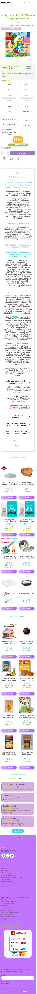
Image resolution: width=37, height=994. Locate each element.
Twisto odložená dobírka (8, 875)
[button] (7, 80)
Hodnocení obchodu (18, 775)
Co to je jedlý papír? (7, 914)
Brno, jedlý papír (6, 910)
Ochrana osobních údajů (8, 884)
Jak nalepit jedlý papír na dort (10, 912)
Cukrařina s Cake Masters (8, 916)
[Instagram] (8, 856)
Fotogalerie (4, 919)
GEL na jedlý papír (6, 873)
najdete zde (25, 409)
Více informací (17, 991)
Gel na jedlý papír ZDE (7, 908)
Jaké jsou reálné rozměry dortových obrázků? (16, 382)
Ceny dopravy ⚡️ (6, 870)
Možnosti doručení (6, 147)
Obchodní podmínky (7, 881)
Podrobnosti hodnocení (27, 25)
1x (18, 22)
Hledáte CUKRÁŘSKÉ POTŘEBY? (10, 886)
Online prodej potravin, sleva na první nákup (18, 838)
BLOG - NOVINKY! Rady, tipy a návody (12, 877)
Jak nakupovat (5, 879)
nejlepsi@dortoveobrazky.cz (9, 850)
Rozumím (25, 991)
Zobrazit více (18, 831)
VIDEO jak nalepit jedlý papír (9, 906)
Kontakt (3, 868)
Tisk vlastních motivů (7, 903)
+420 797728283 (6, 852)
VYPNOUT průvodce (28, 67)
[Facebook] (3, 856)
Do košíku (23, 153)
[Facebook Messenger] (12, 856)
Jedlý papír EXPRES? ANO (8, 901)
